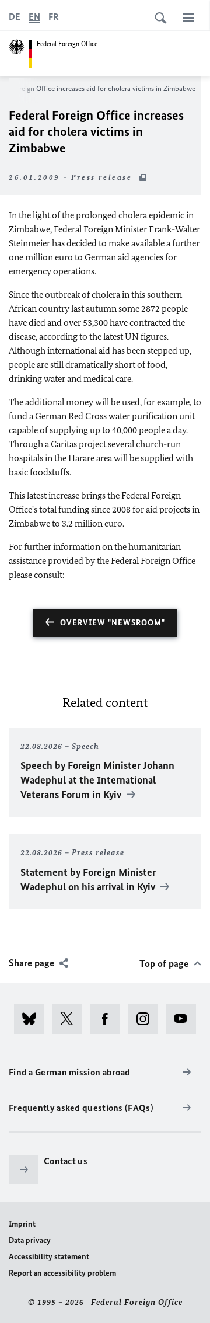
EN (34, 16)
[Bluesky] (33, 1019)
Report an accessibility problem (62, 1273)
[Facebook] (109, 1019)
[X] (71, 1019)
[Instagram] (147, 1019)
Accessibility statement (49, 1257)
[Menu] (188, 17)
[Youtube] (185, 1019)
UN (132, 336)
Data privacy (30, 1240)
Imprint (22, 1224)
